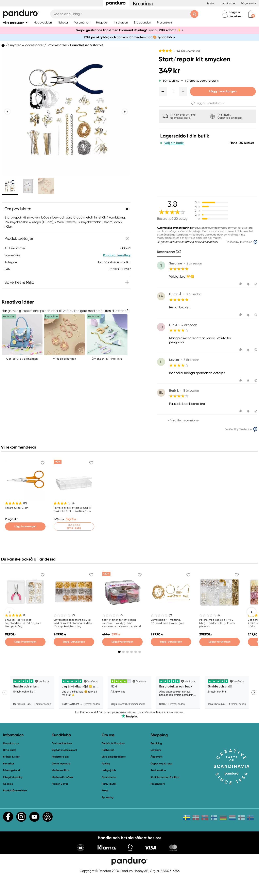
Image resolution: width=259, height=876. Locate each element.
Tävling (106, 763)
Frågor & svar (248, 3)
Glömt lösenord (61, 763)
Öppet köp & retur (161, 763)
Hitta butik (9, 749)
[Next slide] (124, 111)
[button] (15, 23)
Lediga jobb (109, 770)
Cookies (8, 783)
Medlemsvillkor (60, 770)
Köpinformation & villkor (165, 777)
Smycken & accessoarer (26, 45)
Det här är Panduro (113, 743)
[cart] (251, 14)
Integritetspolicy (13, 777)
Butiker (211, 3)
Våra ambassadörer (114, 756)
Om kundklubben (62, 743)
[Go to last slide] (7, 111)
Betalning (156, 743)
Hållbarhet (108, 749)
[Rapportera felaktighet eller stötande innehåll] (255, 284)
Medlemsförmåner (62, 777)
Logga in (234, 12)
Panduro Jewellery (117, 255)
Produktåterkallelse (15, 790)
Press (105, 790)
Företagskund (11, 770)
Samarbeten (109, 777)
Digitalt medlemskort (64, 749)
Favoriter (8, 763)
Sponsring (108, 797)
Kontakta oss (228, 3)
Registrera (235, 16)
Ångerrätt (156, 756)
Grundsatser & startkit (86, 45)
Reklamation (158, 770)
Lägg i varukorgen (223, 91)
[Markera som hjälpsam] (241, 284)
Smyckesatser (57, 45)
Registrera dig (60, 756)
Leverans (156, 749)
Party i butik (109, 783)
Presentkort (158, 783)
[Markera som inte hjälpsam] (249, 284)
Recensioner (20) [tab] (169, 252)
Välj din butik (174, 143)
